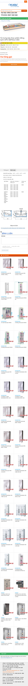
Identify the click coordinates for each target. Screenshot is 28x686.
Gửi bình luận (5, 250)
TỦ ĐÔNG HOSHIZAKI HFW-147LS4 (21, 372)
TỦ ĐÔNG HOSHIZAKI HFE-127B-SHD (21, 545)
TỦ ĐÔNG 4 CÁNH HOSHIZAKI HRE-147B (19, 397)
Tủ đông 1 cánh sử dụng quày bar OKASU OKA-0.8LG (6, 620)
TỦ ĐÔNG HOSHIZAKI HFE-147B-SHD (7, 545)
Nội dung (3, 236)
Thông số (6, 170)
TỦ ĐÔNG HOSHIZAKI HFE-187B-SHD (21, 520)
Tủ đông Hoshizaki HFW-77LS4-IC (20, 446)
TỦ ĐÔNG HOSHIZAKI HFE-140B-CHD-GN (21, 471)
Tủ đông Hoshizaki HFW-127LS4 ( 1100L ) (20, 274)
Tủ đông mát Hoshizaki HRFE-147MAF (20, 422)
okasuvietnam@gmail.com (6, 657)
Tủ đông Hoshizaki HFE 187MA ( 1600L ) (6, 274)
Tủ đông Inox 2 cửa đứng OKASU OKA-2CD (6, 644)
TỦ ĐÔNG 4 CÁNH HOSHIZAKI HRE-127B (5, 397)
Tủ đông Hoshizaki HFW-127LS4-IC (6, 471)
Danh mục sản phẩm (6, 18)
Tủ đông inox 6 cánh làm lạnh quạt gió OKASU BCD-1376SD (21, 595)
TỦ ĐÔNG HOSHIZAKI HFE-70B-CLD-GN (21, 496)
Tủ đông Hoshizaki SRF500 (6, 347)
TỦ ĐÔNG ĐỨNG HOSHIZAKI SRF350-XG (20, 570)
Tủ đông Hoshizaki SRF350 (20, 322)
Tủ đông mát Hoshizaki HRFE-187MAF (6, 422)
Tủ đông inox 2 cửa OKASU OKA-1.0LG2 (21, 619)
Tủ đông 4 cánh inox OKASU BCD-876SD (5, 594)
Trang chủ (3, 20)
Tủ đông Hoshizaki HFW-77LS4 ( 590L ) (6, 298)
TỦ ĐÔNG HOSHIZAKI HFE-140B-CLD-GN (7, 496)
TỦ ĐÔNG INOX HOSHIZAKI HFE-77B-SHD (7, 570)
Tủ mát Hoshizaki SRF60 (6, 322)
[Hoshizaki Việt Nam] (14, 5)
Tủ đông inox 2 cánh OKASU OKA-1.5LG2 (19, 644)
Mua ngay (14, 64)
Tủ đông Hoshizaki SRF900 (20, 347)
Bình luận (12, 170)
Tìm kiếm (24, 10)
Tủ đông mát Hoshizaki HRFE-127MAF (6, 446)
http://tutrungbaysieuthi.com (13, 670)
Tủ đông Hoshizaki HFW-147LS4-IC (6, 372)
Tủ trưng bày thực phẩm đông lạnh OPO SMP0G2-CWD (13, 228)
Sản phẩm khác (6, 255)
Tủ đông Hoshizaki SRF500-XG (21, 298)
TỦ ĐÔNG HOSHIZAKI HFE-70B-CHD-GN (7, 520)
